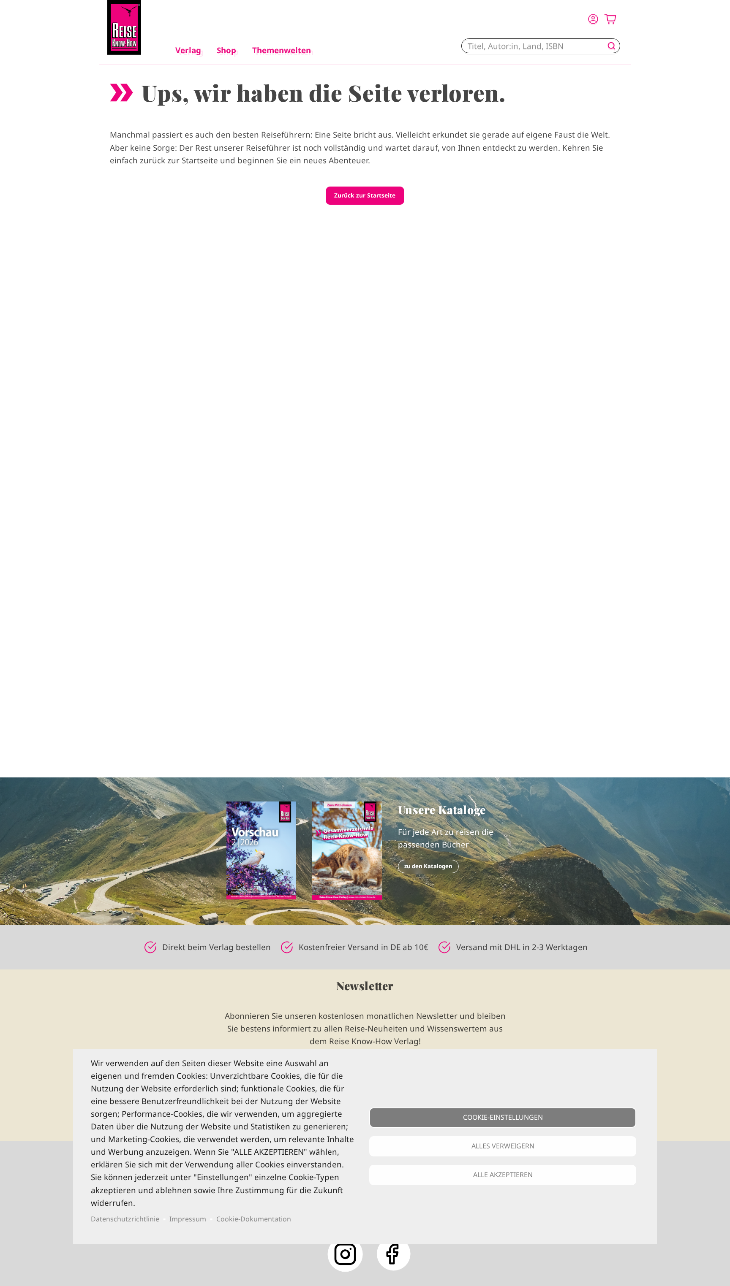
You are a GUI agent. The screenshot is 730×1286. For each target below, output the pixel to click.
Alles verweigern (502, 1146)
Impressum (187, 1219)
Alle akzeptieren (503, 1174)
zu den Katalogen (428, 866)
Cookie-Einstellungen (503, 1117)
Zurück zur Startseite (364, 195)
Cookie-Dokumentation (253, 1219)
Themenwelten (281, 50)
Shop (226, 50)
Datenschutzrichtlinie (125, 1219)
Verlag (188, 50)
